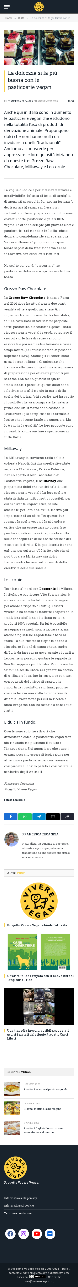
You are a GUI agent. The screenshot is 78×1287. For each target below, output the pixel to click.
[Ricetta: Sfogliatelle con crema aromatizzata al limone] (12, 1127)
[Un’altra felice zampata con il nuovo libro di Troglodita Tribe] (39, 952)
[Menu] (7, 6)
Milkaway (47, 481)
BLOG (71, 101)
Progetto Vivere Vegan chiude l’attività (37, 925)
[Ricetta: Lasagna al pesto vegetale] (12, 1089)
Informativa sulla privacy (20, 1198)
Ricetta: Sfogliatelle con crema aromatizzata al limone (43, 1130)
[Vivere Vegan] (39, 7)
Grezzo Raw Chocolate (28, 297)
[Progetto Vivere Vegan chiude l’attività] (39, 901)
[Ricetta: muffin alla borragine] (12, 1108)
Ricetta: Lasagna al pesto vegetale (46, 1089)
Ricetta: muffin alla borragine (42, 1109)
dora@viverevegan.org (39, 1281)
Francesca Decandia (20, 101)
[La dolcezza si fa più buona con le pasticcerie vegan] (39, 47)
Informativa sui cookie (19, 1205)
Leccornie (47, 588)
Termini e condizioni (18, 1213)
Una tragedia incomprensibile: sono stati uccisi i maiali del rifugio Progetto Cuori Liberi (38, 1034)
